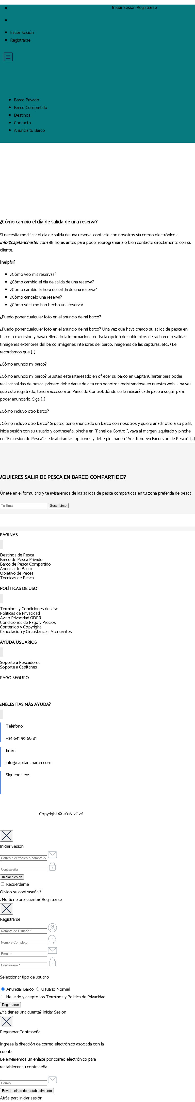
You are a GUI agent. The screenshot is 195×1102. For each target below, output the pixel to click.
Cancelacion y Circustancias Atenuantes (36, 632)
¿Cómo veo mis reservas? (33, 274)
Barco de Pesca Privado (21, 560)
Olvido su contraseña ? (20, 892)
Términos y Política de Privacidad (75, 997)
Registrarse (20, 40)
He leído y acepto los (55, 997)
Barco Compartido (30, 108)
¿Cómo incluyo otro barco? (24, 411)
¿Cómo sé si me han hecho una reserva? (47, 305)
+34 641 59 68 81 (21, 738)
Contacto (22, 123)
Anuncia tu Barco (29, 130)
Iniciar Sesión (22, 33)
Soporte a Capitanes (18, 667)
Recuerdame (17, 884)
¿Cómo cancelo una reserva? (36, 297)
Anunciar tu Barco (16, 569)
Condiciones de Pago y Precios (28, 622)
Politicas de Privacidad (20, 613)
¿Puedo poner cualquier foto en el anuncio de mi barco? (50, 317)
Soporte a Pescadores (20, 662)
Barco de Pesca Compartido (25, 564)
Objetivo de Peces (17, 573)
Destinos (22, 115)
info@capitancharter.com (28, 763)
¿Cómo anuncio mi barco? (23, 364)
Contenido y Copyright (20, 627)
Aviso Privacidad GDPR (20, 618)
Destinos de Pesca (17, 555)
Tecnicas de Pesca (17, 578)
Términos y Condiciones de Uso (29, 609)
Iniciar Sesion (54, 1012)
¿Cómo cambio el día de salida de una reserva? (52, 282)
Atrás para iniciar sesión (21, 1098)
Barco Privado (26, 100)
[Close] (6, 836)
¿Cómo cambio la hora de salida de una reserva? (53, 290)
